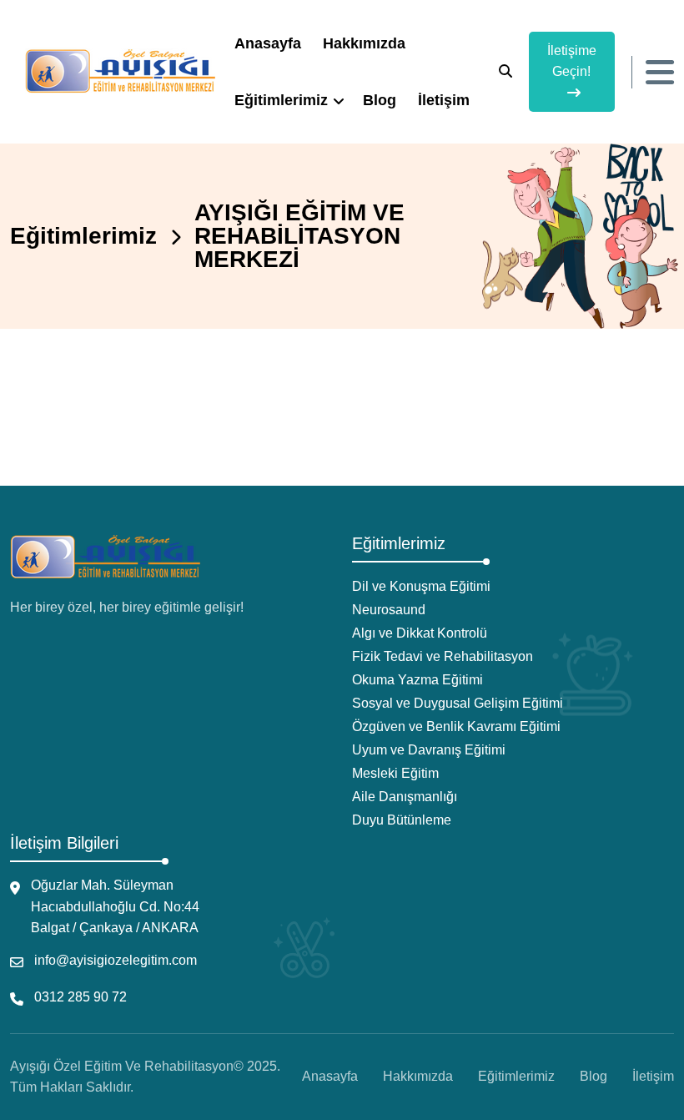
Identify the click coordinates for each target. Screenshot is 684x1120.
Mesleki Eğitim (395, 773)
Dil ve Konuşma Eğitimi (421, 586)
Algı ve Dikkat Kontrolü (419, 633)
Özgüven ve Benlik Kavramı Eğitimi (456, 726)
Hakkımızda (364, 43)
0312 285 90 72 (80, 997)
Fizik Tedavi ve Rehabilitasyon (442, 656)
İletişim (444, 100)
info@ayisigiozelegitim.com (115, 960)
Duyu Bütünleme (401, 820)
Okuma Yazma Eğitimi (417, 680)
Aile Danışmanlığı (404, 797)
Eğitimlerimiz (281, 100)
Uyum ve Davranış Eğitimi (428, 750)
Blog (379, 100)
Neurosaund (388, 610)
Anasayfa (267, 43)
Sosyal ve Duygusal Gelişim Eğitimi (457, 703)
